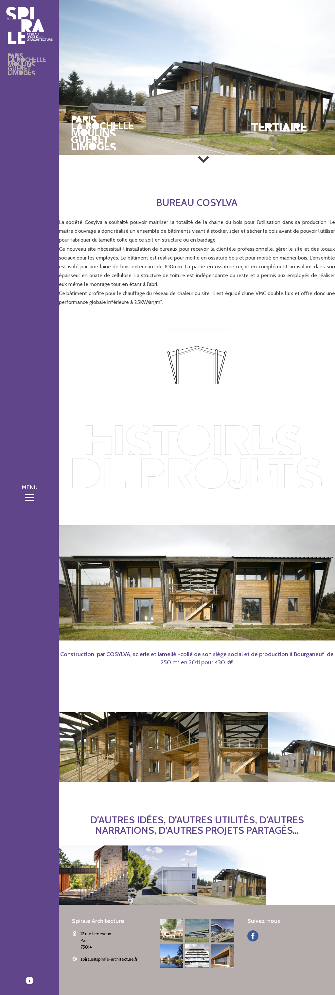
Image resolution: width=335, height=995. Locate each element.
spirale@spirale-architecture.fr (108, 959)
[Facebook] (252, 936)
